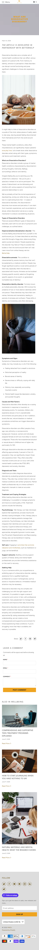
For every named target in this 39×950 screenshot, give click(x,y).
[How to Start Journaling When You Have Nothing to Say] (19, 761)
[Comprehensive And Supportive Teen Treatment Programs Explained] (19, 716)
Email (5, 668)
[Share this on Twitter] (20, 638)
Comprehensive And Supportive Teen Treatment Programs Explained (17, 733)
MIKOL (9, 927)
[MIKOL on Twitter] (4, 884)
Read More (6, 743)
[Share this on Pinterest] (30, 638)
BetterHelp (6, 253)
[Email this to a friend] (34, 638)
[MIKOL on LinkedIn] (30, 884)
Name (5, 659)
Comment (7, 676)
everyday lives (7, 150)
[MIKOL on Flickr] (33, 884)
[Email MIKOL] (4, 889)
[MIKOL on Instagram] (25, 884)
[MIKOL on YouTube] (14, 884)
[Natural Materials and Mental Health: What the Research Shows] (19, 818)
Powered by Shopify (8, 930)
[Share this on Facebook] (25, 638)
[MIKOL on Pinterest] (19, 884)
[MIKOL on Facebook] (9, 884)
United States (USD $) (12, 922)
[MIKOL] (19, 2)
